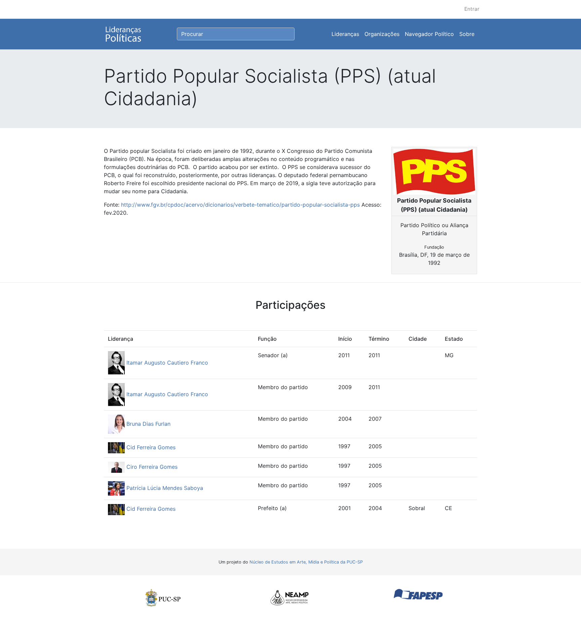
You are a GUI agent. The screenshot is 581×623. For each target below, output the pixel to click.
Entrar (471, 9)
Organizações (381, 34)
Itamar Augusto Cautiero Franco (166, 362)
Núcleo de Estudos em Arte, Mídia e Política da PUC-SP (306, 562)
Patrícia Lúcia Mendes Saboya (164, 488)
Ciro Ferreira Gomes (151, 466)
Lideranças (345, 34)
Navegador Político (429, 34)
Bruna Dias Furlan (147, 423)
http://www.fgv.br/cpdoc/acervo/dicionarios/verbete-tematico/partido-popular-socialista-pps (240, 204)
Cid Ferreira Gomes (150, 447)
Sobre (466, 34)
